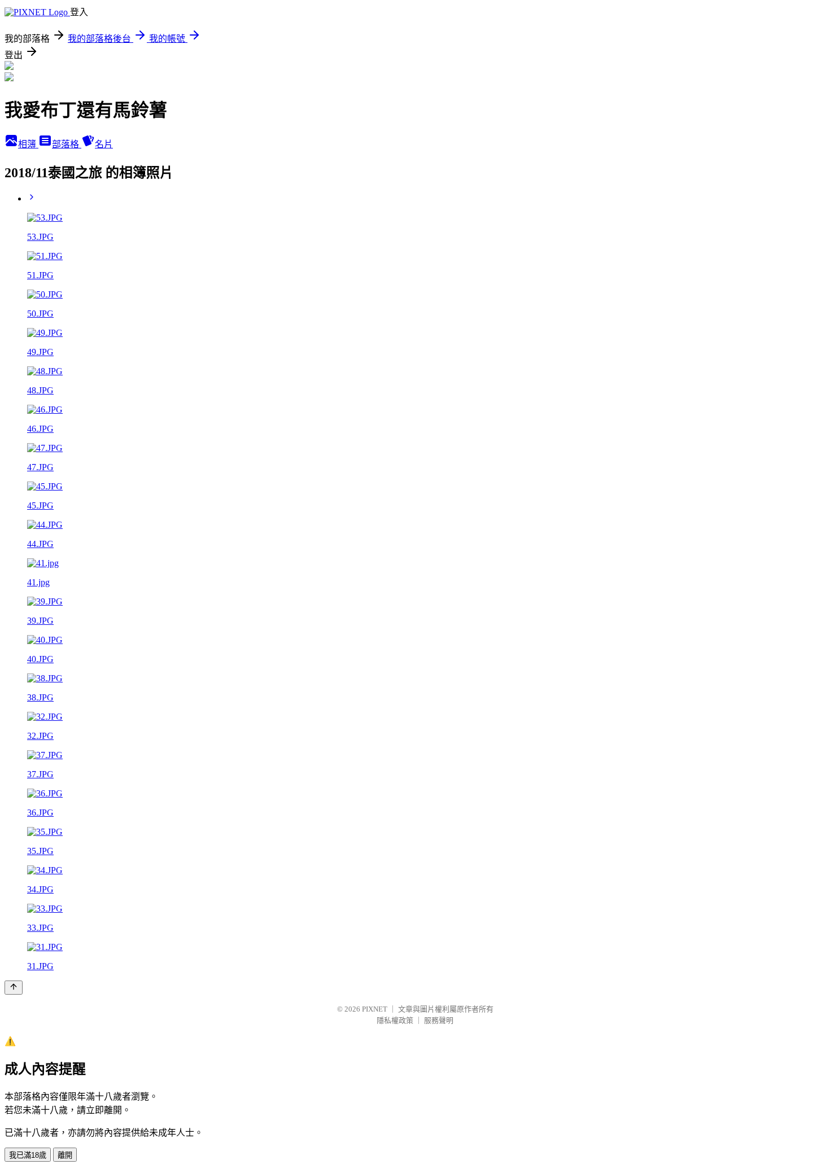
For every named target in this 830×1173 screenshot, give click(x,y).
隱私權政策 (395, 1020)
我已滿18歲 (27, 1155)
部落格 (66, 144)
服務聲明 (438, 1020)
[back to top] (14, 988)
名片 (104, 144)
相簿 (28, 144)
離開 (65, 1155)
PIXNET (374, 1009)
